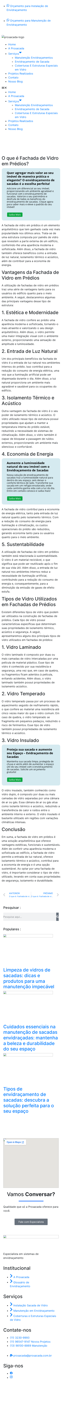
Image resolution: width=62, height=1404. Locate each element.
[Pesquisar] (57, 917)
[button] (31, 88)
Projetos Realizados (20, 73)
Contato (13, 77)
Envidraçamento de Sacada (32, 61)
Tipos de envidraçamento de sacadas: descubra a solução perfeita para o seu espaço (28, 1100)
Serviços (13, 53)
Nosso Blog (15, 81)
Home (12, 44)
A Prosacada (16, 48)
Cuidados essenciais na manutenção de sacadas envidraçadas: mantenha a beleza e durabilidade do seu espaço (30, 1038)
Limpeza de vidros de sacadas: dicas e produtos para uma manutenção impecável (28, 978)
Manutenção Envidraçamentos (34, 57)
